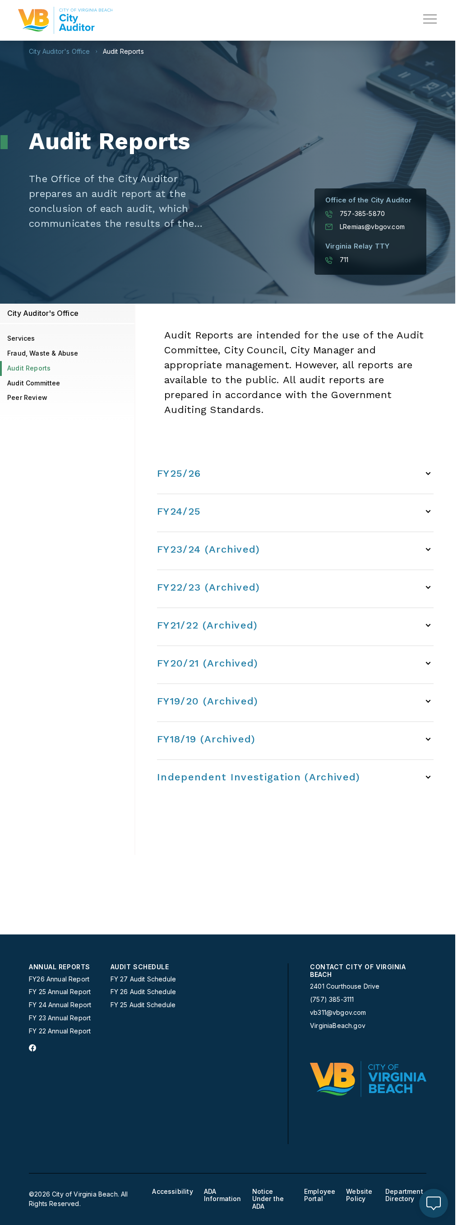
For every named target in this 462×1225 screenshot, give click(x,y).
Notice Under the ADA (268, 1199)
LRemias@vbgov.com (372, 226)
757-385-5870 (362, 213)
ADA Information (222, 1195)
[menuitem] (66, 999)
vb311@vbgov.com (338, 1012)
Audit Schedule (140, 967)
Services (21, 338)
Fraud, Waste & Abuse (42, 353)
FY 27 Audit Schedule (143, 979)
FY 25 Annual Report (60, 991)
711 (344, 259)
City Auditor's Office (59, 51)
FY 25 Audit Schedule (143, 1005)
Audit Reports (123, 51)
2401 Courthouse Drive (345, 986)
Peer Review (27, 397)
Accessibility (172, 1191)
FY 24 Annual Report (60, 1005)
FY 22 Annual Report (60, 1031)
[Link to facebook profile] (32, 1048)
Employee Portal (319, 1195)
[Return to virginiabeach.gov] (368, 1079)
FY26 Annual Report (59, 979)
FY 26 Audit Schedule (143, 991)
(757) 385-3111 (332, 999)
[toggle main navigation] (430, 19)
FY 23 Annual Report (60, 1018)
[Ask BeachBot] (433, 1203)
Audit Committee (33, 383)
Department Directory (404, 1195)
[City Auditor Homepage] (65, 20)
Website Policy (359, 1195)
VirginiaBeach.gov (337, 1025)
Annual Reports (59, 967)
